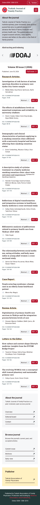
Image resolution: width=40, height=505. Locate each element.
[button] (36, 10)
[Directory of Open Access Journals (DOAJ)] (20, 55)
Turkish (34, 3)
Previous (2, 55)
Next (37, 55)
